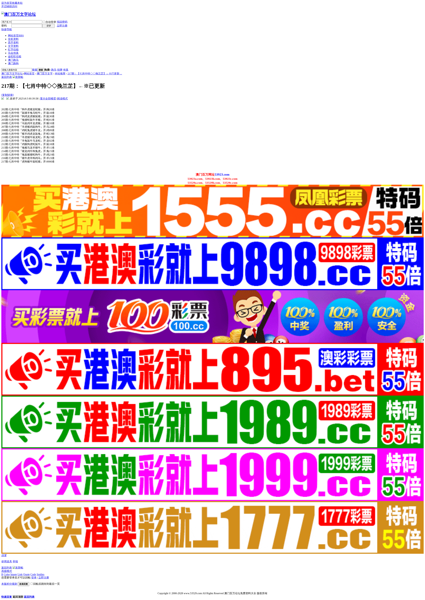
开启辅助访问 (9, 6)
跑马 (53, 69)
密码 (4, 25)
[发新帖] (18, 77)
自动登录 (50, 22)
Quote (26, 574)
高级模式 (6, 571)
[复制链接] (7, 95)
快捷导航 (6, 29)
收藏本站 (17, 2)
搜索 (34, 69)
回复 (4, 555)
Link (20, 574)
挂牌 (59, 69)
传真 (65, 69)
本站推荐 (60, 73)
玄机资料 (13, 39)
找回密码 (62, 21)
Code (33, 574)
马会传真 (13, 53)
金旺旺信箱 (14, 56)
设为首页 (6, 2)
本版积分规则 (9, 583)
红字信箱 (13, 49)
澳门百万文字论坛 (12, 73)
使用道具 (6, 561)
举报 (15, 561)
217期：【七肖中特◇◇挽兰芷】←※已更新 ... (95, 73)
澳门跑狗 (13, 63)
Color (7, 574)
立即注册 (62, 25)
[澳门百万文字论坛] (18, 14)
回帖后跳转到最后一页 (46, 583)
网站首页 (16, 35)
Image (13, 574)
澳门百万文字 (45, 73)
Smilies (40, 574)
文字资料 (13, 46)
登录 (34, 577)
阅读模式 (62, 98)
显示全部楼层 (48, 98)
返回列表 (6, 77)
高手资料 (13, 42)
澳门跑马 (13, 60)
